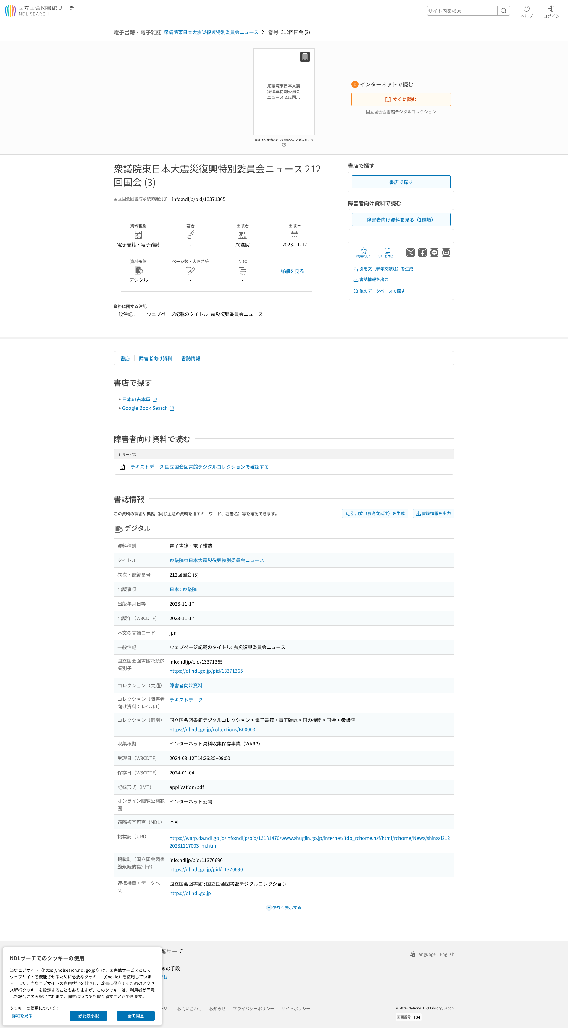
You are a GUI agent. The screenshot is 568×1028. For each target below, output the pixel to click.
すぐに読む (405, 99)
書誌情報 (190, 358)
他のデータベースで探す (382, 291)
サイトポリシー (295, 1008)
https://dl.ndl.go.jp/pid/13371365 (206, 670)
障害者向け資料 (155, 358)
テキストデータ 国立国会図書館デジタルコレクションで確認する (199, 466)
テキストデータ (186, 699)
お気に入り (363, 256)
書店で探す (401, 181)
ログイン (551, 16)
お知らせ (217, 1008)
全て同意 (136, 1016)
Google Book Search (145, 407)
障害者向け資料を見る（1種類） (401, 219)
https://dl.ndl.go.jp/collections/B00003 (212, 729)
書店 (125, 358)
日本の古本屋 (137, 399)
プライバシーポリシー (253, 1008)
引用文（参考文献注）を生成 (386, 269)
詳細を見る (292, 271)
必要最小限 (88, 1016)
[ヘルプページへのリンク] (284, 143)
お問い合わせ (189, 1008)
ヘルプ (526, 16)
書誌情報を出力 (373, 279)
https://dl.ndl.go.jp (190, 892)
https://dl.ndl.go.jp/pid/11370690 (206, 869)
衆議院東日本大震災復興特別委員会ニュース (211, 31)
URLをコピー (387, 256)
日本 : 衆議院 (183, 589)
